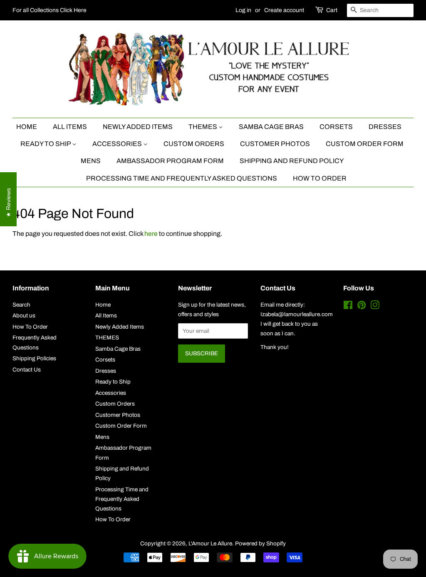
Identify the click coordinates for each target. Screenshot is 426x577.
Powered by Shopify (260, 543)
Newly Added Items (138, 126)
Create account (284, 10)
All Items (70, 126)
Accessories (117, 143)
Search (21, 305)
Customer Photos (275, 143)
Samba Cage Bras (271, 126)
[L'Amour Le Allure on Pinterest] (361, 307)
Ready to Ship (46, 143)
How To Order (320, 178)
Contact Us (26, 370)
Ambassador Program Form (170, 160)
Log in (243, 10)
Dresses (385, 126)
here (151, 233)
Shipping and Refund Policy (292, 160)
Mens (91, 160)
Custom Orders (193, 143)
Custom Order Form (365, 143)
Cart (331, 10)
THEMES (203, 126)
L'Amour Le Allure (210, 543)
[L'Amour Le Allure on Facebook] (348, 307)
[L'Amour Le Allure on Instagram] (374, 307)
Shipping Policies (34, 358)
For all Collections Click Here (49, 10)
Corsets (336, 126)
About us (23, 315)
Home (26, 126)
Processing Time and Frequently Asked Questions (181, 178)
